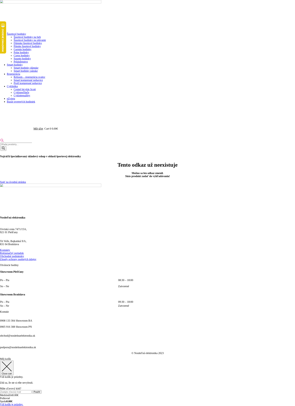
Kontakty (5, 250)
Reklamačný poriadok (12, 253)
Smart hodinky (15, 64)
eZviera (11, 98)
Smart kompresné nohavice (28, 80)
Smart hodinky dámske (26, 67)
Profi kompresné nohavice (28, 83)
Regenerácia (13, 73)
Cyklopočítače (21, 92)
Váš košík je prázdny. (11, 404)
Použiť (37, 392)
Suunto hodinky (22, 58)
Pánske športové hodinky (27, 46)
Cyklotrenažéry (22, 95)
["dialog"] (147, 381)
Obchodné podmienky (12, 256)
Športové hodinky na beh (27, 37)
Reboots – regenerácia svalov (29, 77)
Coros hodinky (22, 55)
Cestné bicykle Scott (25, 89)
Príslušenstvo (21, 61)
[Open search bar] (2, 140)
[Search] (3, 148)
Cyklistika (12, 86)
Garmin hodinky (22, 49)
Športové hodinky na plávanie (30, 40)
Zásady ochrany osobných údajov (18, 259)
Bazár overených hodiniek (21, 101)
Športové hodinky (16, 33)
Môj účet (38, 128)
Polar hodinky (21, 52)
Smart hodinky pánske (26, 70)
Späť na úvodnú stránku (13, 182)
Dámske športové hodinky (28, 43)
